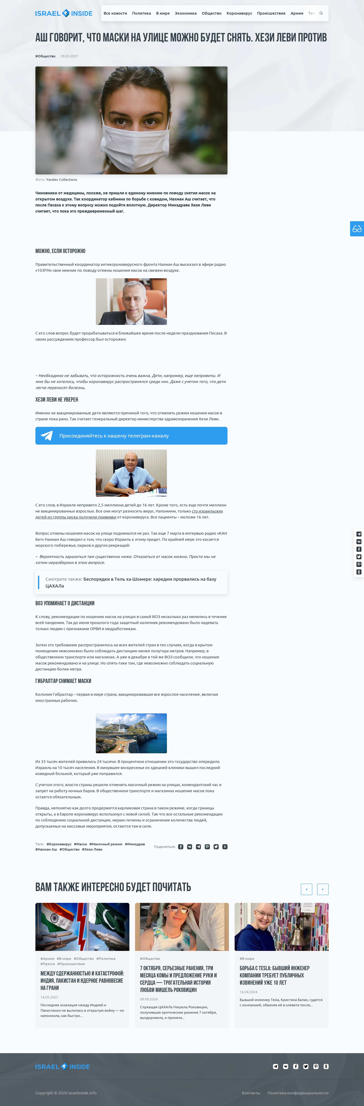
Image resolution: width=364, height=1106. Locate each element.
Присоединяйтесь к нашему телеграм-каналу (114, 436)
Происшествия (271, 13)
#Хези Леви (92, 849)
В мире (163, 13)
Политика (141, 13)
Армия (297, 13)
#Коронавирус (59, 844)
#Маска (80, 844)
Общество (212, 13)
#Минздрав (135, 844)
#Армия (47, 959)
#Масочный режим (105, 844)
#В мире (64, 959)
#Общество (45, 56)
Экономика (186, 13)
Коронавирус (239, 13)
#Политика (105, 959)
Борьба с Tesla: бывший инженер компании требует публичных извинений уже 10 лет (275, 976)
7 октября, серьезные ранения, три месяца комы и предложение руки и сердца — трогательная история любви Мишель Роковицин (178, 980)
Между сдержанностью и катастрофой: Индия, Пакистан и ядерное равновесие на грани (82, 981)
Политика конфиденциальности (298, 1093)
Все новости (115, 13)
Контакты (251, 1093)
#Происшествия (71, 964)
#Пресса (47, 964)
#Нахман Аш (46, 849)
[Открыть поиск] (321, 13)
